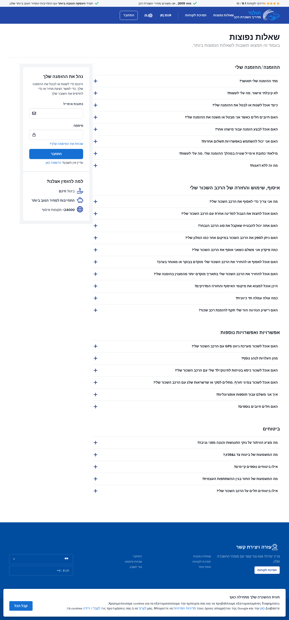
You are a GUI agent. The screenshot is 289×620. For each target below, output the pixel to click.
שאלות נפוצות (223, 15)
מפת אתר (204, 567)
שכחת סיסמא (133, 561)
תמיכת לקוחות (195, 15)
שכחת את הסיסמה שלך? (66, 144)
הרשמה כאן (53, 163)
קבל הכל (21, 605)
